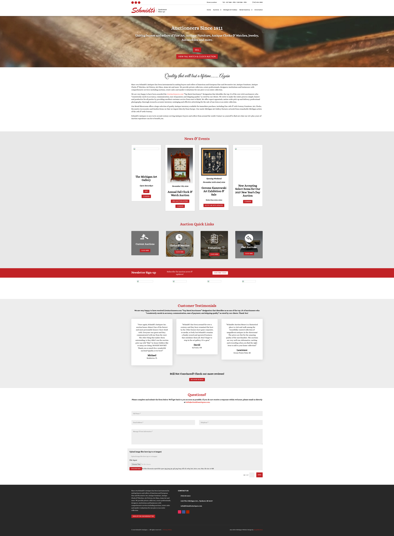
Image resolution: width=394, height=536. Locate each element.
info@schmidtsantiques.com (198, 402)
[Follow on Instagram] (132, 2)
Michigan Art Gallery (230, 10)
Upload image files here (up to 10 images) (145, 452)
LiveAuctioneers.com (175, 94)
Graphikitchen (258, 529)
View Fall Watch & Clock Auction (197, 56)
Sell (197, 49)
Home (209, 10)
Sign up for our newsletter (143, 516)
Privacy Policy (167, 529)
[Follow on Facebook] (136, 2)
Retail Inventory (244, 10)
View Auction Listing (180, 201)
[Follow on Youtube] (139, 2)
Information (258, 10)
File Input (133, 460)
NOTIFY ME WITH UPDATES (214, 205)
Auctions (216, 10)
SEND (259, 475)
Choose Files (136, 469)
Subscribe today (220, 273)
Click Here (145, 250)
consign (146, 196)
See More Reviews (197, 379)
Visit (146, 191)
